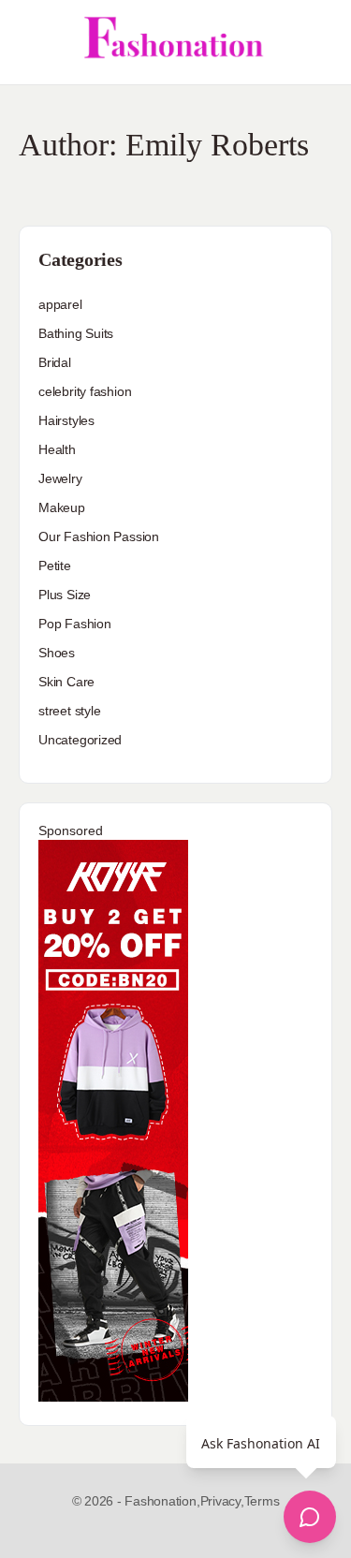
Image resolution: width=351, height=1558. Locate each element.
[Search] (316, 42)
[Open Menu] (30, 42)
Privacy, (222, 1500)
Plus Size (64, 594)
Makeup (61, 507)
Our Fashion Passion (98, 536)
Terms (262, 1500)
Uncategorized (80, 739)
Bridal (54, 362)
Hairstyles (66, 420)
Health (57, 449)
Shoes (56, 652)
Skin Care (66, 681)
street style (69, 710)
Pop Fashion (74, 623)
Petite (54, 565)
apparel (60, 304)
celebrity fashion (84, 391)
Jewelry (60, 478)
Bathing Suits (75, 333)
